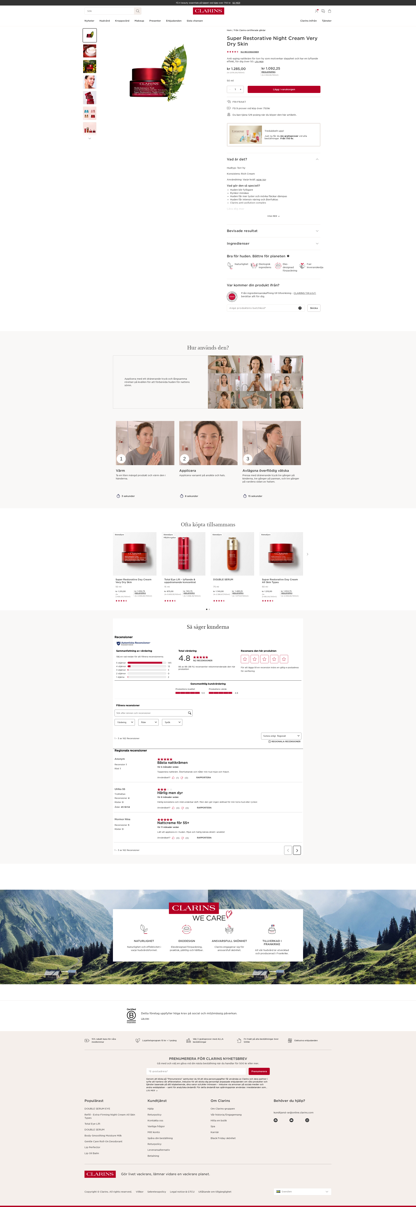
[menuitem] (316, 11)
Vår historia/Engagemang (226, 1114)
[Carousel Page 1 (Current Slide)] (206, 609)
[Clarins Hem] (208, 11)
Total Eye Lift (92, 1123)
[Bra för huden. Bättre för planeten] (288, 256)
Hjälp (151, 1108)
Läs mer (259, 62)
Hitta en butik (219, 1120)
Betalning (153, 1156)
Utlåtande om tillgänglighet (214, 1191)
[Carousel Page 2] (209, 609)
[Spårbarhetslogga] (232, 297)
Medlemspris (268, 72)
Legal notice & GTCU (182, 1191)
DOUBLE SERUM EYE (97, 1108)
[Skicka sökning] (137, 11)
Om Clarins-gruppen (223, 1108)
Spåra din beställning (160, 1138)
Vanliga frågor (156, 1126)
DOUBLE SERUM (94, 1129)
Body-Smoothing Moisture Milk (103, 1135)
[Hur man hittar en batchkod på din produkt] (300, 308)
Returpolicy (155, 1114)
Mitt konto (154, 1132)
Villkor (139, 1191)
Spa (213, 1126)
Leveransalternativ (159, 1150)
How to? (261, 180)
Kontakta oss (155, 1120)
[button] (89, 35)
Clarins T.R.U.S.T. (305, 293)
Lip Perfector (92, 1147)
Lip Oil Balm (91, 1153)
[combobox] (303, 1191)
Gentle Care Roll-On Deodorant (103, 1141)
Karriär (215, 1132)
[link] (268, 72)
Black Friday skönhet (223, 1138)
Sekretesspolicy (156, 1191)
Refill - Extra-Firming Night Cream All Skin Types (109, 1116)
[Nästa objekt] (89, 138)
